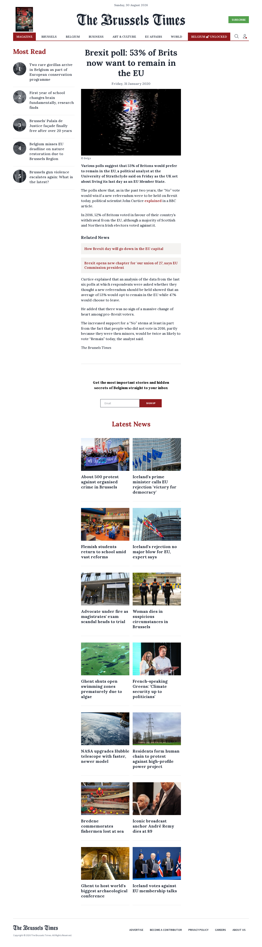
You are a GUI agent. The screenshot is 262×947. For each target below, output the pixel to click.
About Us (239, 930)
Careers (220, 930)
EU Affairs (153, 37)
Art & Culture (124, 37)
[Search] (237, 37)
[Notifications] (245, 37)
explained (153, 201)
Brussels (49, 37)
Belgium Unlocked (209, 37)
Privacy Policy (198, 930)
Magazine (24, 37)
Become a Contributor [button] (166, 930)
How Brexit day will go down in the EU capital (123, 248)
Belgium (73, 37)
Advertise (136, 930)
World (176, 37)
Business (96, 37)
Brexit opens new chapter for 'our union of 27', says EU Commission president (131, 265)
